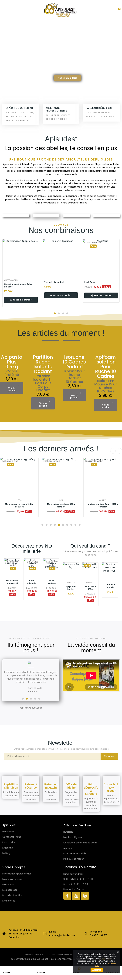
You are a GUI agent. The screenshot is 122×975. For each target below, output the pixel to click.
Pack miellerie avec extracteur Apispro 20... (102, 503)
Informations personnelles (16, 873)
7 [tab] (67, 525)
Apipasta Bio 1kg (71, 588)
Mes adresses (9, 889)
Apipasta (71, 583)
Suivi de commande (33, 954)
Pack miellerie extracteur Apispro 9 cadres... (51, 582)
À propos (68, 848)
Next (119, 451)
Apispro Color (11, 280)
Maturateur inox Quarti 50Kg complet (19, 505)
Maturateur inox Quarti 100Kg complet (61, 503)
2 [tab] (46, 525)
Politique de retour (73, 858)
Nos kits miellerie (67, 77)
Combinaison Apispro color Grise (98, 285)
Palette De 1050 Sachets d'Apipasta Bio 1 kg (90, 588)
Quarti (19, 500)
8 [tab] (71, 525)
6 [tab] (63, 525)
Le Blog (6, 853)
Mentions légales (72, 837)
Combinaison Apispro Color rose (60, 284)
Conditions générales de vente (80, 842)
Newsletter (8, 831)
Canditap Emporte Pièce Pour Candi (110, 586)
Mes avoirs (8, 884)
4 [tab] (55, 525)
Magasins (7, 847)
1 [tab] (42, 525)
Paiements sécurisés (74, 853)
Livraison (68, 831)
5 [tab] (59, 525)
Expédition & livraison (61, 954)
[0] (116, 10)
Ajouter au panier (21, 299)
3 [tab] (51, 525)
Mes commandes (12, 879)
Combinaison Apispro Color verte (18, 285)
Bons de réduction (12, 895)
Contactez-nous (11, 837)
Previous (113, 451)
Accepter (96, 970)
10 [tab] (80, 525)
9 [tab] (75, 525)
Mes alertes (8, 900)
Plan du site (8, 842)
